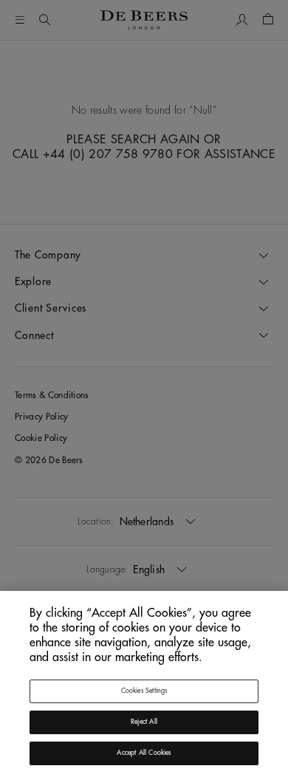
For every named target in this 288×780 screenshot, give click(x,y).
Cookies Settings (144, 691)
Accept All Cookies (144, 753)
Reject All (144, 722)
